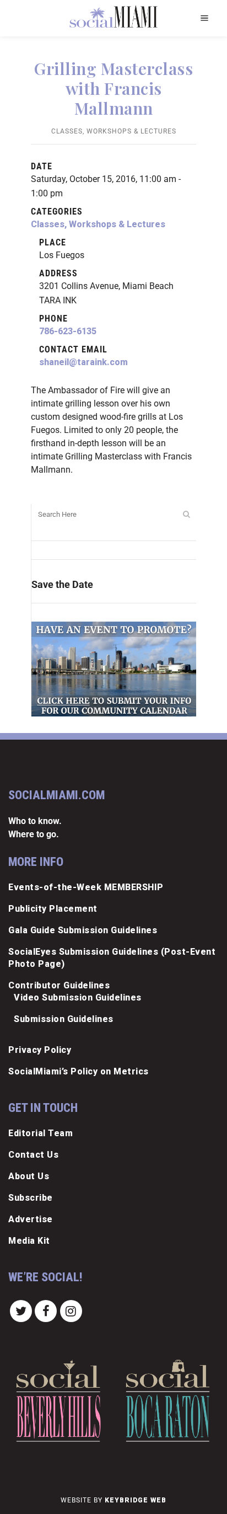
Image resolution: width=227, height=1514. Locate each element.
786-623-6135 (67, 331)
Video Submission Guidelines (78, 997)
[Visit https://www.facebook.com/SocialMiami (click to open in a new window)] (46, 1310)
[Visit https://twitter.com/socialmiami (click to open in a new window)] (21, 1310)
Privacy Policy (39, 1050)
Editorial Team (40, 1133)
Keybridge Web (135, 1500)
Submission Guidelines (64, 1019)
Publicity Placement (53, 908)
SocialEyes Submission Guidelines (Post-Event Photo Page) (111, 957)
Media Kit (29, 1240)
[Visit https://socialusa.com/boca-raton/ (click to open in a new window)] (168, 1401)
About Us (28, 1176)
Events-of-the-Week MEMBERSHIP (86, 887)
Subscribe (30, 1197)
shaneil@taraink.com (83, 362)
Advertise (30, 1219)
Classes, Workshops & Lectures (113, 131)
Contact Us (33, 1154)
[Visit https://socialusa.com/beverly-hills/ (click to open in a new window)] (58, 1401)
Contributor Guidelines (59, 985)
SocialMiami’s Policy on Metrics (78, 1071)
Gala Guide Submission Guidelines (82, 930)
